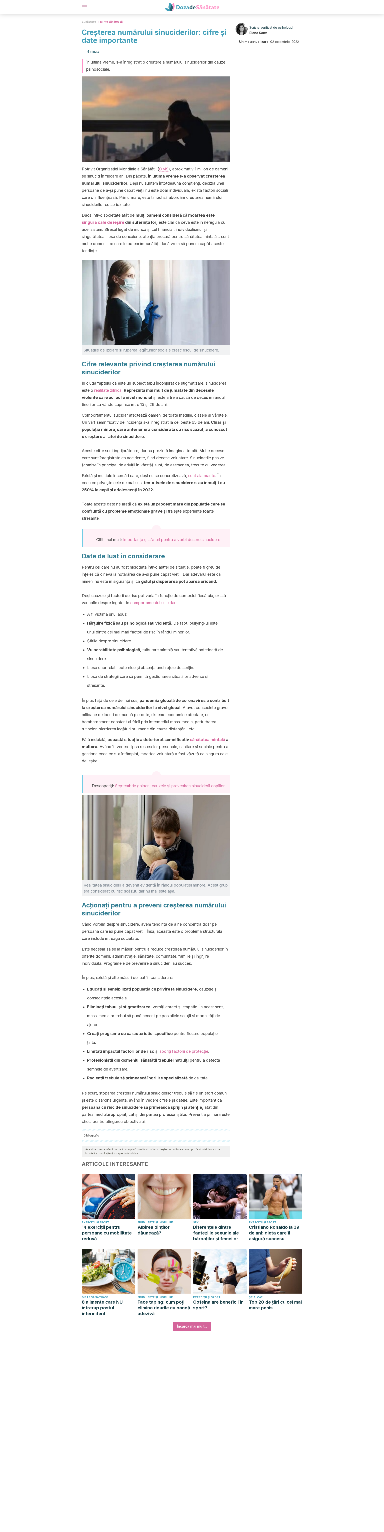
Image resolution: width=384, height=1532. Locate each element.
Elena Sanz (258, 33)
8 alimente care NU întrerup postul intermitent (102, 1307)
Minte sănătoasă (111, 21)
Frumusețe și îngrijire (155, 1222)
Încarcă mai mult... (192, 1326)
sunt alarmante (201, 475)
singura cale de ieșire (103, 222)
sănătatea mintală (207, 739)
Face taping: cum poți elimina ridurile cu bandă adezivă (164, 1307)
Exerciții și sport (95, 1222)
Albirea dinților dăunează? (154, 1230)
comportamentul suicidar (153, 602)
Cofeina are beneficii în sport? (218, 1304)
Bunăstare (89, 21)
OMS (163, 169)
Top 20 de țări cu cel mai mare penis (275, 1304)
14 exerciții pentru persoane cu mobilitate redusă (107, 1232)
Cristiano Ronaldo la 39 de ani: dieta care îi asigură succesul (274, 1232)
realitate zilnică (108, 390)
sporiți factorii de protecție (184, 1051)
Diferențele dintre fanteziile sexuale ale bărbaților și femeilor (216, 1232)
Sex (196, 1222)
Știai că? (256, 1297)
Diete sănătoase (95, 1297)
